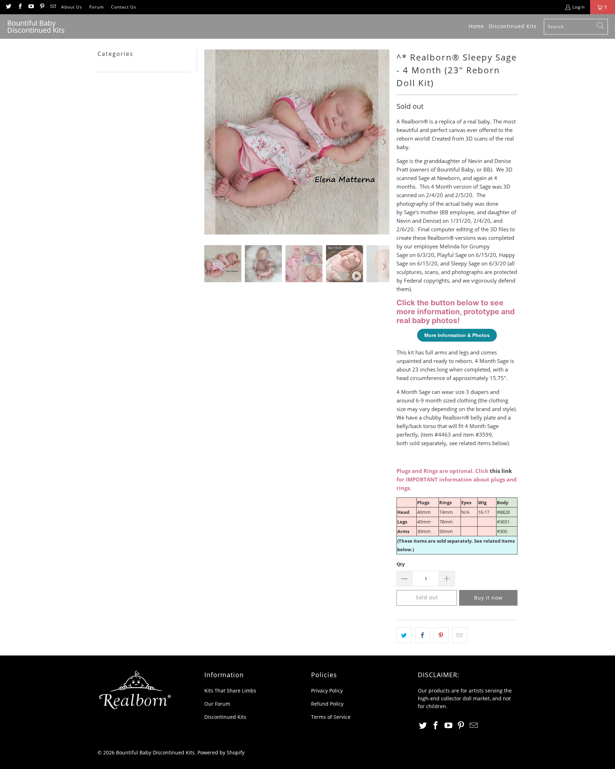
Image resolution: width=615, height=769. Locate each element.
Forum (96, 7)
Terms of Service (331, 716)
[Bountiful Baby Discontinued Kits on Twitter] (8, 7)
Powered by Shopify (221, 752)
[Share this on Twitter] (404, 635)
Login (578, 7)
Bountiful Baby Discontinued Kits (155, 752)
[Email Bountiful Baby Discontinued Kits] (53, 7)
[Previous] (209, 142)
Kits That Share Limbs (230, 690)
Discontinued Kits (225, 716)
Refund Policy (327, 703)
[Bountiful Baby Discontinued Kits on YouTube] (31, 7)
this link (501, 470)
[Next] (384, 142)
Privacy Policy (327, 690)
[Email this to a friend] (459, 635)
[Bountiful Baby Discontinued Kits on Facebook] (19, 7)
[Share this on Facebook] (422, 635)
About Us (71, 7)
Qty (400, 564)
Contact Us (123, 7)
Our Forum (217, 703)
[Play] (296, 142)
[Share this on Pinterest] (441, 635)
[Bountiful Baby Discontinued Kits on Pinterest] (42, 7)
